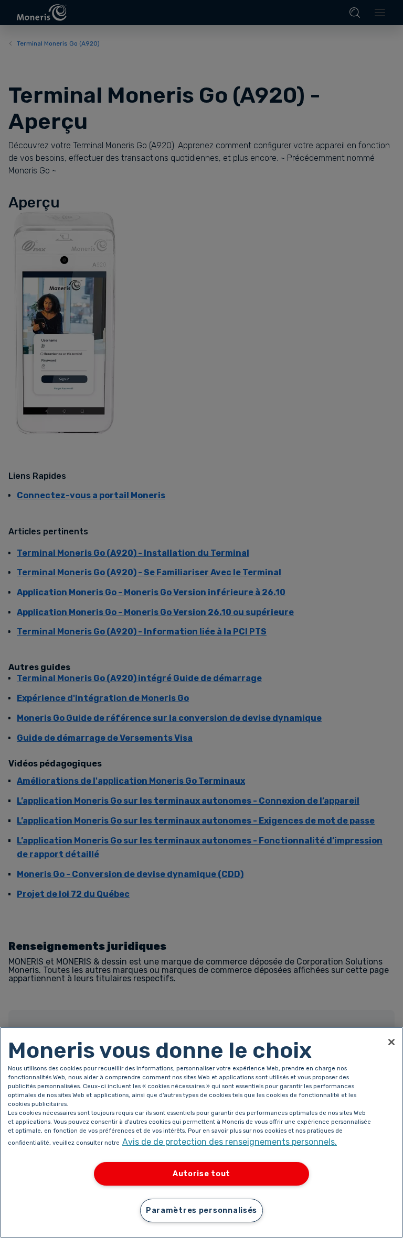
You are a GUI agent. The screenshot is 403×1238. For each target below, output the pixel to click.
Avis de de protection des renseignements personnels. (229, 1142)
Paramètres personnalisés (201, 1210)
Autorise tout (201, 1173)
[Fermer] (391, 1042)
